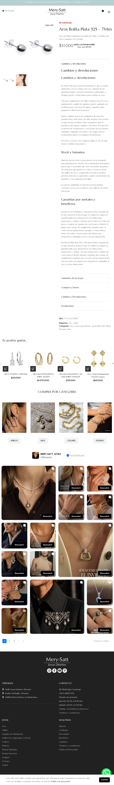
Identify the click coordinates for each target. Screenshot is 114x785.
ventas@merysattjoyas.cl (77, 709)
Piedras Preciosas (9, 753)
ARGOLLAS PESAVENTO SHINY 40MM (43, 375)
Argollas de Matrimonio (12, 734)
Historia (62, 726)
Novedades (64, 734)
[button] (5, 369)
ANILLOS (14, 440)
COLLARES (71, 440)
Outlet (5, 765)
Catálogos (63, 730)
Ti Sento (6, 761)
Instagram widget (101, 641)
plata (76, 323)
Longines (6, 757)
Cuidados (63, 742)
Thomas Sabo (65, 329)
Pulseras (5, 745)
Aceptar (104, 780)
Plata (108, 326)
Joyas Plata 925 (98, 326)
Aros (72, 326)
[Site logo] (57, 11)
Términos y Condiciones (69, 745)
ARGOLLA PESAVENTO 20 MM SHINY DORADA (70, 375)
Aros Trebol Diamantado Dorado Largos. (98, 375)
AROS (42, 440)
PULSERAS (100, 440)
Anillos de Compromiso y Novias (16, 738)
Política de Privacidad (68, 749)
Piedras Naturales (9, 749)
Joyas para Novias (83, 326)
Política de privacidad (60, 781)
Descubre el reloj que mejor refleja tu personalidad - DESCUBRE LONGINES (57, 2)
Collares (5, 742)
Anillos (5, 730)
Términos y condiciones (69, 712)
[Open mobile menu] (109, 12)
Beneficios (63, 738)
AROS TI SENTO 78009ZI (15, 374)
